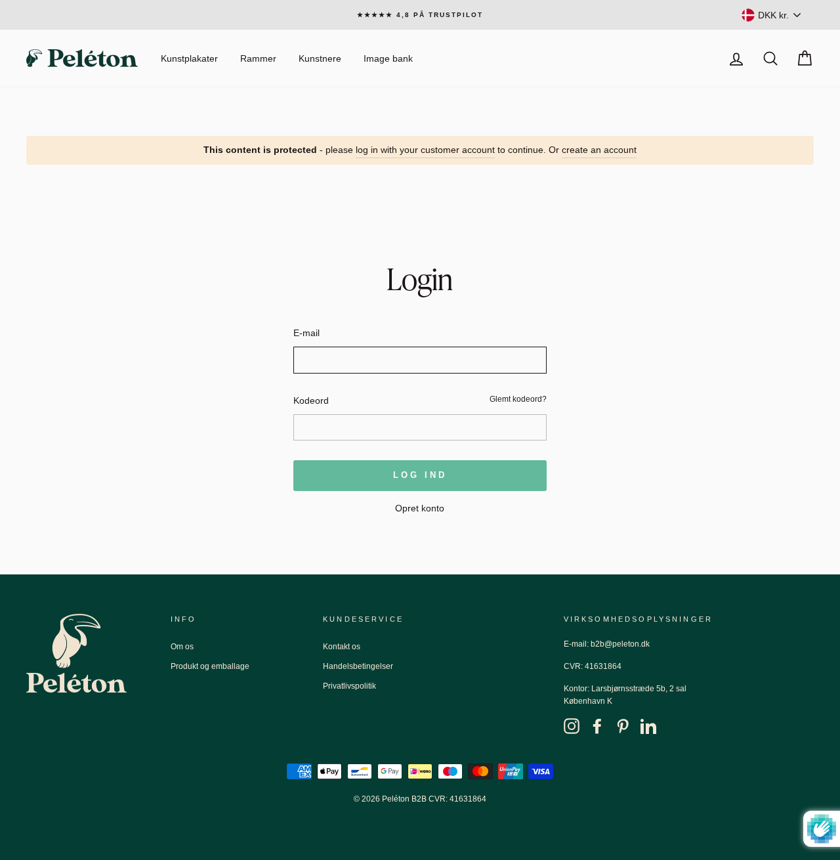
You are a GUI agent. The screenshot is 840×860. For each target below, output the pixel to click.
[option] (420, 15)
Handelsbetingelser (358, 666)
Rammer (258, 58)
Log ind (419, 475)
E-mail (306, 333)
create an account (599, 149)
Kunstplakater (189, 58)
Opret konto (419, 508)
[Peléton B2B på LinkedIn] (648, 725)
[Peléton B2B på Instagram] (571, 725)
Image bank (388, 58)
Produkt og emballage (210, 666)
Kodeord (311, 400)
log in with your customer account (425, 149)
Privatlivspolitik (349, 686)
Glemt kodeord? (518, 399)
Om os (182, 646)
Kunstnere (320, 58)
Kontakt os (341, 646)
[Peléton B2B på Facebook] (597, 725)
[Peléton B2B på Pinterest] (623, 725)
